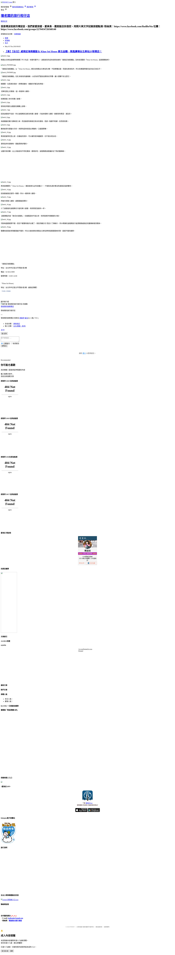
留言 (26, 318)
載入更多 (4, 333)
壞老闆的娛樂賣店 (7, 306)
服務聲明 (106, 927)
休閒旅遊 (17, 34)
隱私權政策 (99, 927)
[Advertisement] (16, 166)
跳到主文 (4, 21)
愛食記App (89, 803)
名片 (6, 43)
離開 (11, 951)
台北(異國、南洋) (19, 326)
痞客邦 (21, 318)
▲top (2, 329)
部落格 (7, 40)
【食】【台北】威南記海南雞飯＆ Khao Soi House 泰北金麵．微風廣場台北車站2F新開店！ (53, 51)
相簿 (6, 38)
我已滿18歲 (5, 951)
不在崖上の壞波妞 (6, 291)
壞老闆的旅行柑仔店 (15, 15)
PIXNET (72, 927)
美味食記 (16, 324)
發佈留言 (4, 346)
